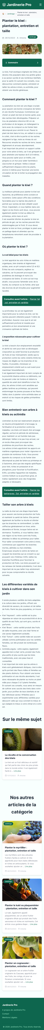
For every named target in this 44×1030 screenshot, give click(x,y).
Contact (5, 1014)
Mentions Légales (9, 1017)
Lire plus (17, 771)
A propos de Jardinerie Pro (13, 1010)
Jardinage (11, 14)
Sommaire (13, 62)
